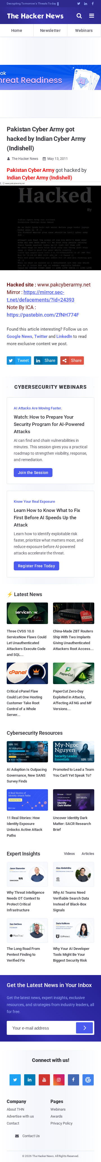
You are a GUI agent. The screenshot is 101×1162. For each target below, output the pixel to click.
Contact (13, 1123)
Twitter (40, 336)
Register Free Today (36, 566)
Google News (19, 336)
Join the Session (33, 472)
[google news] (86, 1079)
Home (16, 30)
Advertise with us (20, 1116)
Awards (56, 1116)
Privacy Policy (61, 1123)
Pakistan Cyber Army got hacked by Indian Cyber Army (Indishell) (46, 139)
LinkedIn (64, 336)
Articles (88, 854)
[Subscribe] (84, 1027)
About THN (15, 1109)
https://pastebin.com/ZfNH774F (43, 315)
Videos (69, 854)
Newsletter (50, 30)
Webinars (84, 30)
